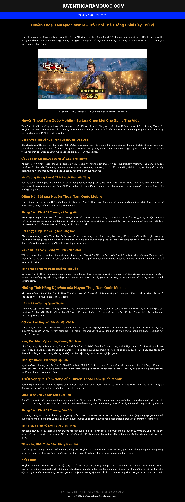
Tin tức (101, 15)
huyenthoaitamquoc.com (92, 6)
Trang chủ (85, 15)
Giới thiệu (65, 492)
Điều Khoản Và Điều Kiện (113, 492)
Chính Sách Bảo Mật (90, 492)
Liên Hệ (75, 492)
